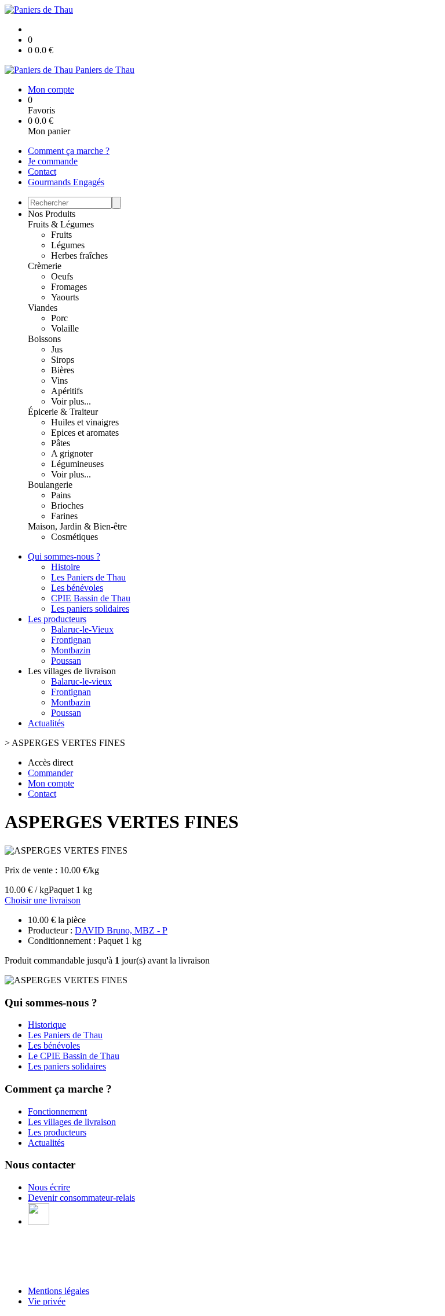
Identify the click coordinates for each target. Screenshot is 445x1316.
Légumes (68, 245)
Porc (59, 318)
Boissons (44, 339)
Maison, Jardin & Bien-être (77, 526)
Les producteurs (57, 619)
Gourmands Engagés (66, 182)
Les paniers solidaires (90, 608)
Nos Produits (51, 214)
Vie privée (46, 1301)
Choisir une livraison (43, 900)
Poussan (66, 661)
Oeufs (62, 276)
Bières (62, 370)
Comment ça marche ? (69, 151)
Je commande (53, 161)
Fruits (61, 235)
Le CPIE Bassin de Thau (73, 1056)
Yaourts (65, 297)
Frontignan (71, 640)
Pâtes (60, 443)
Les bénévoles (77, 588)
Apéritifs (67, 391)
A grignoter (72, 453)
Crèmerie (44, 266)
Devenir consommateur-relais (81, 1198)
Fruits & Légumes (61, 224)
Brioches (67, 505)
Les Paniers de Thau (88, 577)
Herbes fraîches (79, 255)
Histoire (65, 567)
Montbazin (70, 650)
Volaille (65, 328)
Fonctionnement (57, 1111)
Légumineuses (77, 464)
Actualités (46, 723)
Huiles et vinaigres (85, 422)
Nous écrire (49, 1187)
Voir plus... (71, 401)
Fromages (69, 287)
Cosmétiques (74, 537)
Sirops (62, 360)
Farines (64, 516)
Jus (57, 349)
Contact (42, 172)
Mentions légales (58, 1291)
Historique (47, 1025)
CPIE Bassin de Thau (90, 598)
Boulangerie (50, 485)
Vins (59, 380)
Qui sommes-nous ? (64, 556)
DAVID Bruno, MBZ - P (121, 930)
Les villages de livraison (72, 1122)
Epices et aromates (85, 433)
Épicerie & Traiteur (63, 412)
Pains (61, 495)
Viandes (42, 308)
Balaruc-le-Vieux (82, 629)
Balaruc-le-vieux (81, 681)
